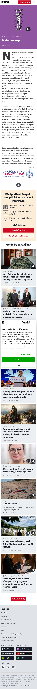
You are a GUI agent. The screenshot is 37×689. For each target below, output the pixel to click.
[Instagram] (13, 669)
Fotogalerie (6, 501)
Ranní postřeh (9, 466)
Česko (4, 271)
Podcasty (7, 308)
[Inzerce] (18, 174)
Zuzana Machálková (8, 590)
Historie (5, 426)
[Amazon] (8, 658)
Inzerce (3, 627)
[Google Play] (8, 653)
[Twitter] (8, 669)
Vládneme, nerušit (16, 308)
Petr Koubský (6, 45)
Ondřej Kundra (7, 283)
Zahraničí (5, 389)
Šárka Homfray (7, 475)
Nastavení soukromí (8, 641)
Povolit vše (18, 360)
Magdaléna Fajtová (8, 400)
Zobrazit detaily (26, 354)
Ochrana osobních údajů (9, 637)
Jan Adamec (6, 440)
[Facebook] (3, 669)
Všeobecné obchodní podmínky (11, 634)
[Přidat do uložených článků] (33, 266)
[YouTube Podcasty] (24, 653)
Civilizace (4, 36)
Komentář (8, 538)
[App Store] (8, 649)
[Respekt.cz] (5, 2)
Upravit (17, 365)
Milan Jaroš (6, 513)
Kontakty (4, 616)
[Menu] (34, 2)
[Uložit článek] (28, 29)
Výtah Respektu (15, 576)
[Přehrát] (28, 266)
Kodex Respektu (6, 620)
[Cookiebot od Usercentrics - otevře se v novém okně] (22, 322)
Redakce (4, 613)
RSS (2, 630)
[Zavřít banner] (34, 322)
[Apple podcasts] (24, 649)
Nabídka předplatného (8, 623)
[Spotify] (24, 658)
